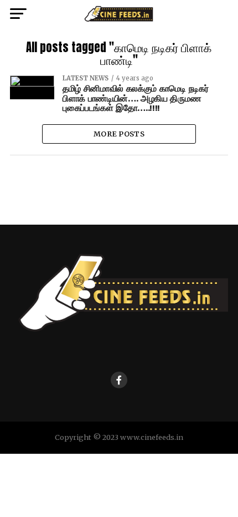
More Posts (119, 133)
